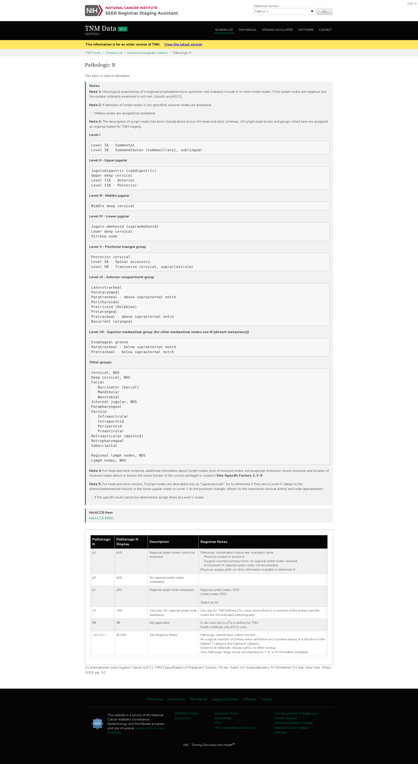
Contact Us (182, 718)
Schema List (224, 30)
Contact (325, 30)
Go (324, 11)
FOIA (217, 723)
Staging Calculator (277, 30)
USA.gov (281, 732)
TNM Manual (247, 30)
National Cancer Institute (292, 727)
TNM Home (93, 53)
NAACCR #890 (101, 518)
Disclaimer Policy (226, 713)
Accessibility (223, 718)
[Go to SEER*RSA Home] (134, 10)
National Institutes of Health (294, 723)
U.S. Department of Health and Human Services (296, 715)
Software (306, 30)
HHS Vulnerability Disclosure (234, 727)
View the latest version (183, 44)
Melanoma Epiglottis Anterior (147, 53)
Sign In (412, 3)
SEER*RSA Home (186, 713)
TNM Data (105, 28)
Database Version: (266, 6)
